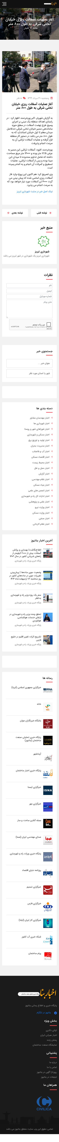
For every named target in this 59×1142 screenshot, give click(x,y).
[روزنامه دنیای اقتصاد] (48, 873)
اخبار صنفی (44, 518)
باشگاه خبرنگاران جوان (30, 720)
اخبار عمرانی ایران (48, 1035)
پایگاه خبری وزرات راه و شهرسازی (28, 560)
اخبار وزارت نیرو (42, 507)
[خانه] (48, 707)
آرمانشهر (37, 754)
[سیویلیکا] (44, 1103)
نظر (19, 98)
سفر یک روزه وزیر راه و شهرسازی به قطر (26, 596)
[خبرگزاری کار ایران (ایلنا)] (48, 923)
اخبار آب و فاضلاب (40, 451)
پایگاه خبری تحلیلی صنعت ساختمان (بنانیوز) (28, 738)
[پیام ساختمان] (48, 956)
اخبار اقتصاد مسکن (40, 457)
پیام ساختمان (34, 953)
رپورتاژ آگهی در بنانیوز (47, 1072)
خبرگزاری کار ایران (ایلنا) (30, 920)
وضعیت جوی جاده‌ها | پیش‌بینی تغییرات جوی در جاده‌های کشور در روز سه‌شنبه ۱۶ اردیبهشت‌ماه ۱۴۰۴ (25, 576)
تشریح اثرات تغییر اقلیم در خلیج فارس (26, 638)
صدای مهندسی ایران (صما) (28, 837)
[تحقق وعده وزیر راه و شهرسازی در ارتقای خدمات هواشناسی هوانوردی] (48, 617)
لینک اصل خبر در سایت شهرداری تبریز (35, 191)
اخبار (26, 28)
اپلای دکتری (51, 1030)
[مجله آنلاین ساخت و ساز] (48, 823)
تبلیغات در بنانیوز (49, 1077)
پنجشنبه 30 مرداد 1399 (38, 98)
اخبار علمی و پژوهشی (39, 502)
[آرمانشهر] (48, 757)
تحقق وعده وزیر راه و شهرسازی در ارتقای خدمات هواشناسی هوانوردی (25, 617)
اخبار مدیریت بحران (40, 446)
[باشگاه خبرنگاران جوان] (48, 723)
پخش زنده (52, 1040)
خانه (35, 28)
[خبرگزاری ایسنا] (48, 790)
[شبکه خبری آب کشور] (48, 940)
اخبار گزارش (44, 474)
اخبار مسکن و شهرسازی (38, 434)
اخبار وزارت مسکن (41, 513)
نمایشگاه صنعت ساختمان (45, 1045)
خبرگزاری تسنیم (34, 887)
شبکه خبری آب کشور (31, 937)
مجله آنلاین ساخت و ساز (29, 820)
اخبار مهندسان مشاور (39, 418)
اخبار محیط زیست (40, 462)
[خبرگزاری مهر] (48, 807)
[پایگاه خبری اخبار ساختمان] (48, 773)
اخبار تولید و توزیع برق (38, 440)
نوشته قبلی (42, 213)
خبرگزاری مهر (35, 804)
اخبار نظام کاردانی (41, 524)
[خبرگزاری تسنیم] (48, 890)
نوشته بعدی (17, 213)
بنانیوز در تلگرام (44, 1012)
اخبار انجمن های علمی (38, 490)
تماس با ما (52, 1067)
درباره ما (53, 1062)
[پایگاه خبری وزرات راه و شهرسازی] (48, 856)
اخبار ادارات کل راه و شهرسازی (35, 496)
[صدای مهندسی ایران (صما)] (48, 840)
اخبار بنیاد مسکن (41, 485)
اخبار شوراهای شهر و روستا (36, 429)
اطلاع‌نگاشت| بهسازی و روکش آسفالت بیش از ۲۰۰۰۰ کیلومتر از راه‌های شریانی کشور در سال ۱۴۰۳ (25, 553)
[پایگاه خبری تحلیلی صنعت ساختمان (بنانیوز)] (48, 740)
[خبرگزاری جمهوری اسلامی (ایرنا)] (48, 690)
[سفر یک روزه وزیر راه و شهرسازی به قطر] (48, 598)
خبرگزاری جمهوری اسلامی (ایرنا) (26, 687)
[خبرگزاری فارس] (48, 906)
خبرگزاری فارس (34, 903)
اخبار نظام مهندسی (40, 479)
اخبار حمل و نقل (41, 468)
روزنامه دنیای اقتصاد (31, 870)
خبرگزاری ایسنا (34, 787)
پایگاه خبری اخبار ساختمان (28, 770)
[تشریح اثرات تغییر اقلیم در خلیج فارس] (48, 640)
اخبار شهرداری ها (41, 423)
